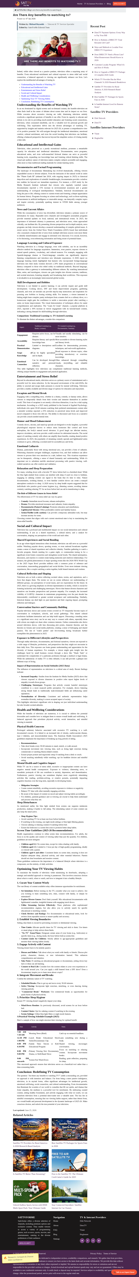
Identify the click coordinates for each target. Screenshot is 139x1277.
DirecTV (97, 123)
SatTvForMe (25, 1253)
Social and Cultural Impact (31, 93)
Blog (109, 4)
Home (80, 4)
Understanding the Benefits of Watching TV (38, 84)
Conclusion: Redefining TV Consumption (37, 102)
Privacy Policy (96, 1253)
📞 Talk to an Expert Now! (124, 1272)
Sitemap (56, 1239)
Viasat (96, 134)
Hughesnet (84, 1234)
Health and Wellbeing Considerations (35, 96)
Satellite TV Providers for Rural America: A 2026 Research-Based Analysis (107, 89)
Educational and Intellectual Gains (34, 87)
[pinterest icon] (98, 1241)
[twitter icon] (82, 1241)
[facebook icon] (87, 1241)
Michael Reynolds (36, 24)
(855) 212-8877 (119, 4)
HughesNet (98, 138)
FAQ (55, 1230)
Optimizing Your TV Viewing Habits (35, 99)
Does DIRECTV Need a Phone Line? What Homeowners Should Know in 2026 (109, 57)
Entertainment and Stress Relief (33, 90)
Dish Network (99, 118)
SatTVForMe (21, 10)
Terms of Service (110, 1253)
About (55, 1225)
